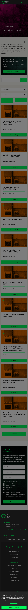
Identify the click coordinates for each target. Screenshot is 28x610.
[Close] (26, 593)
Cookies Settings (14, 603)
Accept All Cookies (14, 607)
